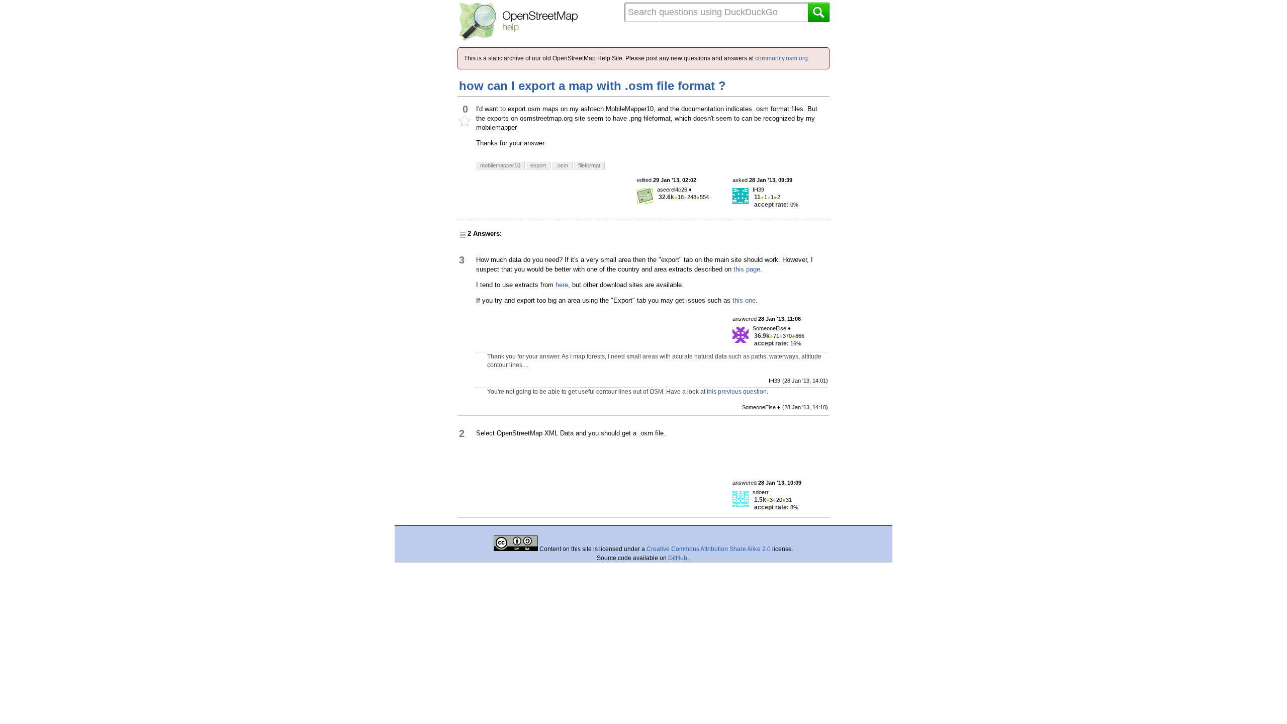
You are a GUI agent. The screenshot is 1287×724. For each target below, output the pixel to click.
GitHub (678, 558)
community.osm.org (781, 58)
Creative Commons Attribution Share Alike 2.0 (709, 549)
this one (744, 300)
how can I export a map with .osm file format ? (592, 86)
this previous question (737, 391)
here (562, 285)
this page (746, 269)
